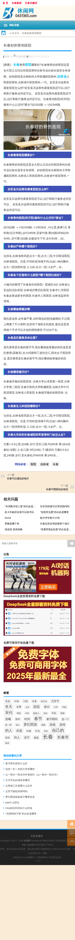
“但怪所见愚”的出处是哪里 (54, 512)
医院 (28, 64)
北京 (27, 707)
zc (12, 56)
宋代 (9, 712)
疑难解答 (31, 844)
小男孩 (37, 860)
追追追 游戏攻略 (13, 529)
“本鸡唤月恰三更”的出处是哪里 (21, 506)
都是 (36, 737)
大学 (56, 706)
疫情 (62, 724)
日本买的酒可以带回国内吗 (54, 506)
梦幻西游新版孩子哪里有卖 (20, 796)
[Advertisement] (37, 902)
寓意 (19, 713)
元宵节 (55, 701)
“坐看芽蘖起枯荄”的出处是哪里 (57, 529)
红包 (37, 730)
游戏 (52, 724)
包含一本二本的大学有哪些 (20, 769)
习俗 (25, 701)
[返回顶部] (71, 841)
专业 (7, 701)
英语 (7, 737)
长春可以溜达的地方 (18, 478)
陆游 (7, 742)
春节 (38, 718)
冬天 (8, 706)
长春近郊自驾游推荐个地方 (54, 523)
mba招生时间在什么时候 (18, 808)
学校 (64, 707)
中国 (16, 701)
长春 (16, 64)
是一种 (8, 724)
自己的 (58, 730)
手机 (54, 713)
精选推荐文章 (63, 840)
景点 (18, 724)
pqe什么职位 (12, 802)
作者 (34, 701)
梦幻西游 (30, 724)
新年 (17, 719)
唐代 (47, 707)
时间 (27, 719)
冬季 (18, 707)
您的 (45, 713)
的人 (8, 730)
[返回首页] (71, 824)
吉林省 (62, 76)
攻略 (8, 719)
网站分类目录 (49, 840)
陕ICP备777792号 (44, 844)
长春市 (63, 737)
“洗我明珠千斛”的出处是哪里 (20, 813)
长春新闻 (16, 3)
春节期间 (52, 719)
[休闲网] (37, 13)
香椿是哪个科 (12, 523)
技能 (62, 713)
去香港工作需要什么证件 (18, 785)
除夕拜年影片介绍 (50, 517)
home (8, 517)
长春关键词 (31, 3)
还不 (27, 737)
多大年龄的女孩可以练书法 (19, 512)
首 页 (5, 3)
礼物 (29, 730)
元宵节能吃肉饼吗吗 (16, 791)
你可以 (44, 701)
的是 (19, 730)
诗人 (17, 737)
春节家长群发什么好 (16, 763)
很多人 (36, 712)
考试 (46, 731)
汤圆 (43, 724)
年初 (27, 713)
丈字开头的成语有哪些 (17, 780)
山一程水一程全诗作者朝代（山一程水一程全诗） (32, 774)
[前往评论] (71, 832)
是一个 (65, 719)
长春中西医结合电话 (57, 489)
